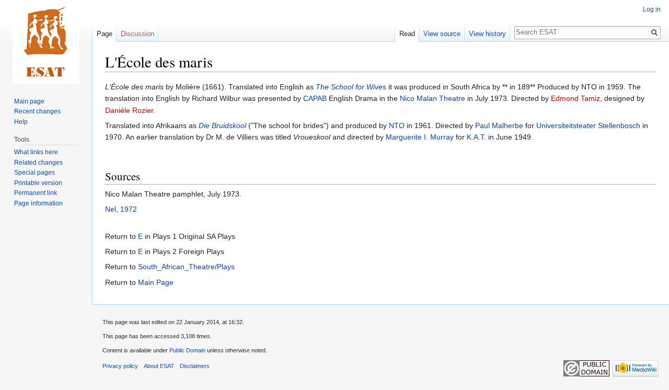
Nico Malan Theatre (432, 98)
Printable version (38, 183)
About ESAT (159, 366)
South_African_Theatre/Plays (186, 266)
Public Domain (187, 350)
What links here (36, 152)
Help (21, 121)
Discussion (137, 34)
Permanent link (35, 193)
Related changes (38, 162)
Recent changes (37, 111)
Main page (29, 101)
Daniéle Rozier (129, 110)
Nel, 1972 (121, 209)
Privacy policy (120, 366)
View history (487, 34)
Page (104, 34)
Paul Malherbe (499, 125)
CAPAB (315, 98)
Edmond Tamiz (575, 98)
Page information (38, 203)
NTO (397, 125)
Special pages (34, 172)
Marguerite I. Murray (420, 137)
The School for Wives (351, 87)
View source (441, 34)
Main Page (156, 282)
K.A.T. (476, 137)
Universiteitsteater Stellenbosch (588, 125)
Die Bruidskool (222, 125)
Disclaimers (195, 366)
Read (407, 34)
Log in (652, 9)
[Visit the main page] (46, 42)
